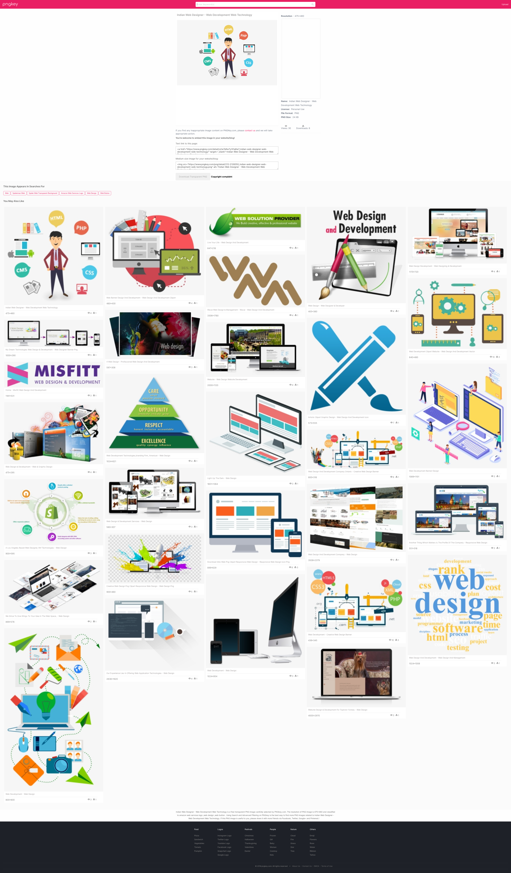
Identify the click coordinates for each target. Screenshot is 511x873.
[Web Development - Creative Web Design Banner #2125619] (356, 599)
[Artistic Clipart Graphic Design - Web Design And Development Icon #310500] (356, 366)
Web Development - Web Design (221, 670)
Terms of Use (327, 866)
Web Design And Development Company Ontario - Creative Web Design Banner (343, 471)
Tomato (197, 847)
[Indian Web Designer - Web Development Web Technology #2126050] (53, 256)
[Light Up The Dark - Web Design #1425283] (255, 434)
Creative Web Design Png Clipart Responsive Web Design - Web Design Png (140, 586)
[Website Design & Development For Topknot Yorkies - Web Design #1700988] (356, 677)
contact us (250, 130)
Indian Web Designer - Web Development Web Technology (32, 307)
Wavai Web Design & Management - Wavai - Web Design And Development (240, 310)
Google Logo (223, 855)
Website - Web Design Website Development (227, 379)
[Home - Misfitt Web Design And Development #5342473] (53, 375)
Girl (271, 839)
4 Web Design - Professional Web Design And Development (133, 362)
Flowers (313, 839)
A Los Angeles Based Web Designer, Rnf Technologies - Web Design (36, 548)
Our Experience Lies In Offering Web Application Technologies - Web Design (140, 673)
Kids (272, 855)
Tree (292, 851)
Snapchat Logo (224, 851)
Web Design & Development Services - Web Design (129, 521)
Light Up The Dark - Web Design (221, 478)
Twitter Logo (223, 839)
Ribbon (313, 851)
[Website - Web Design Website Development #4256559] (255, 349)
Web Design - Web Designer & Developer (326, 306)
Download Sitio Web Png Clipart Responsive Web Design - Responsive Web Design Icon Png (248, 562)
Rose (312, 843)
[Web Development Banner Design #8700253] (457, 416)
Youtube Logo (224, 843)
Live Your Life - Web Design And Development (227, 242)
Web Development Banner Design (424, 471)
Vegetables (199, 843)
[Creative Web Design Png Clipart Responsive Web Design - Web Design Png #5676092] (154, 558)
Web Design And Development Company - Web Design (332, 554)
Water (312, 847)
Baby (272, 843)
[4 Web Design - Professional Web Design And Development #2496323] (154, 334)
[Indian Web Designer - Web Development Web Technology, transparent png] (227, 52)
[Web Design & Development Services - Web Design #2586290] (154, 493)
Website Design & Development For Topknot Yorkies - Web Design (337, 710)
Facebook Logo (224, 847)
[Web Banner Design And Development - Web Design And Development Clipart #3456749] (154, 251)
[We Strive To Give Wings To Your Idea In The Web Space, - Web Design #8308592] (53, 587)
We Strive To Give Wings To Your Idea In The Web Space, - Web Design (37, 616)
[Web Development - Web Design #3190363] (53, 710)
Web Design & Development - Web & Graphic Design (29, 467)
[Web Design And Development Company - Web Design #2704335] (356, 518)
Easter (247, 851)
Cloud (293, 835)
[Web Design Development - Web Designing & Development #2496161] (457, 235)
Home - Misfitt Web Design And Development (26, 390)
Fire (292, 839)
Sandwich (198, 839)
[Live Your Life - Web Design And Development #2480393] (255, 223)
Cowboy (273, 851)
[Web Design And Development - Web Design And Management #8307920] (457, 605)
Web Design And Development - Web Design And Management (437, 658)
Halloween (249, 839)
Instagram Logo (224, 835)
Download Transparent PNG (193, 176)
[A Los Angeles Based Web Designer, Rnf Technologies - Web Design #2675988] (53, 512)
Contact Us (307, 866)
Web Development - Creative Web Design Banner (330, 634)
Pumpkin (198, 851)
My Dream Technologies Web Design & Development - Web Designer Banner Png (42, 349)
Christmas (249, 835)
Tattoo (312, 855)
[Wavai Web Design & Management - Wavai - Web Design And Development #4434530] (255, 280)
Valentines (249, 847)
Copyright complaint (221, 176)
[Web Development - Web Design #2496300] (255, 621)
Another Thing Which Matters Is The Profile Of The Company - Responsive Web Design (448, 542)
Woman (273, 847)
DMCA (316, 866)
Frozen (273, 835)
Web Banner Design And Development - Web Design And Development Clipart (141, 298)
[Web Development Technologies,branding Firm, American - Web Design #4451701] (154, 413)
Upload (505, 4)
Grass (293, 843)
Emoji (312, 835)
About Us (296, 866)
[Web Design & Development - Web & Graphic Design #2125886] (53, 433)
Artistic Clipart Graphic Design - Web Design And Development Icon (338, 417)
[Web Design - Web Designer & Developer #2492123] (356, 255)
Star (292, 847)
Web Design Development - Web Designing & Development (435, 266)
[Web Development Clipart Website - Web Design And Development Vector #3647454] (457, 313)
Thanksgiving (251, 843)
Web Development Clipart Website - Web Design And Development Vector (442, 351)
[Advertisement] (223, 105)
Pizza (196, 835)
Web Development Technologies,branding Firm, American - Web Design (138, 455)
